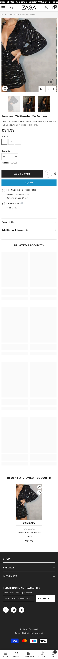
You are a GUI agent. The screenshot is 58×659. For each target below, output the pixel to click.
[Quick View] (39, 492)
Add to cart (22, 173)
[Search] (12, 7)
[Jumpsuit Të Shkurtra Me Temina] (29, 502)
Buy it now (29, 183)
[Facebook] (6, 610)
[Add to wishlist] (48, 174)
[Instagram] (14, 610)
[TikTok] (21, 610)
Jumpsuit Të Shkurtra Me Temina (29, 534)
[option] (29, 55)
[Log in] (46, 7)
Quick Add (29, 522)
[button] (48, 89)
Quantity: (6, 151)
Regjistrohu (46, 598)
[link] (14, 293)
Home (3, 14)
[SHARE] (54, 174)
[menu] (3, 7)
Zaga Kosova (29, 529)
